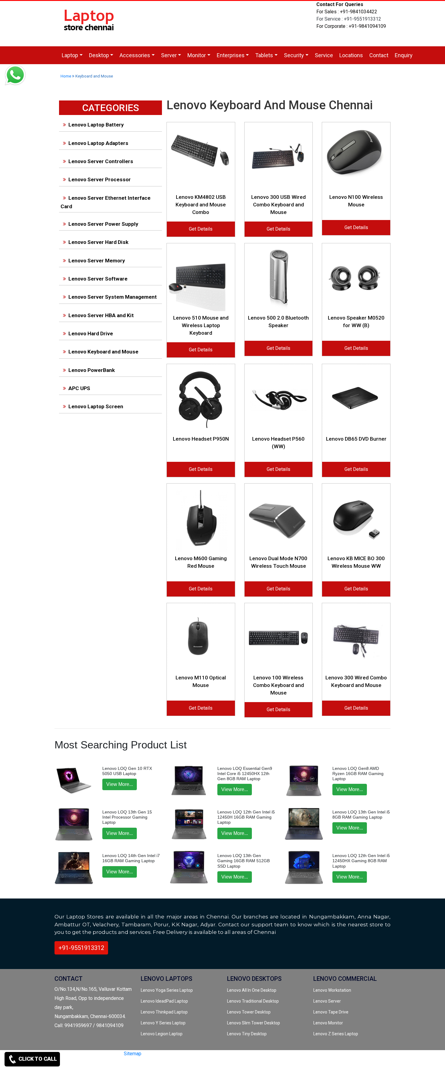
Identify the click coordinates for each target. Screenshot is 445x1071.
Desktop (99, 55)
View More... (119, 784)
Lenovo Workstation (332, 990)
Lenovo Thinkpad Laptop (164, 1012)
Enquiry (404, 55)
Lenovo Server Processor (99, 179)
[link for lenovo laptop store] (89, 23)
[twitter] (109, 1064)
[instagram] (129, 1064)
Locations (351, 55)
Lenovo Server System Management (112, 297)
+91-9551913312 (81, 947)
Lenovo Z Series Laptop (335, 1033)
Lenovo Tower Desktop (249, 1012)
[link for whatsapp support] (15, 76)
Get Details (201, 229)
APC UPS (79, 388)
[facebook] (119, 1064)
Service (324, 55)
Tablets (264, 55)
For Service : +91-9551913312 (348, 19)
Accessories (135, 55)
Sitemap (132, 1053)
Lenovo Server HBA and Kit (101, 315)
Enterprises (231, 55)
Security (294, 55)
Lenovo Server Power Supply (103, 224)
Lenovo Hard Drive (90, 333)
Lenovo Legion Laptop (162, 1033)
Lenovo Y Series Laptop (163, 1022)
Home (66, 76)
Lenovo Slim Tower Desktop (253, 1022)
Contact (378, 55)
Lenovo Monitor (328, 1022)
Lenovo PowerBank (91, 370)
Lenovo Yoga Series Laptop (167, 990)
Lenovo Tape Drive (330, 1012)
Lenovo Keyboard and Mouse (103, 352)
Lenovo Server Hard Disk (98, 242)
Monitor (196, 55)
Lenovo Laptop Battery (96, 125)
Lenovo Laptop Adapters (98, 143)
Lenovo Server (327, 1001)
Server (169, 55)
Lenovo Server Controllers (100, 161)
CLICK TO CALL (37, 1059)
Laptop (70, 55)
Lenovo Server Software (97, 279)
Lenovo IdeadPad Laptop (164, 1001)
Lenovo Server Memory (96, 261)
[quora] (139, 1064)
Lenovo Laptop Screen (95, 406)
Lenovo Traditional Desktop (253, 1001)
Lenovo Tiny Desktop (247, 1033)
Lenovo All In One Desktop (251, 990)
